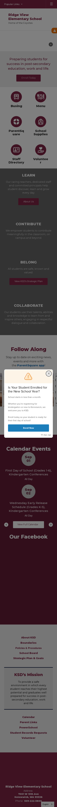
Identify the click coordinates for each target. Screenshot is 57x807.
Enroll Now (28, 428)
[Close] (48, 373)
